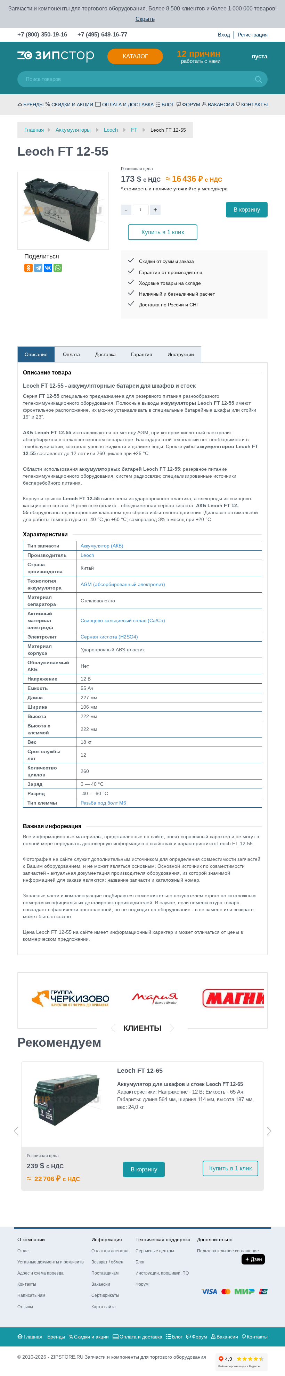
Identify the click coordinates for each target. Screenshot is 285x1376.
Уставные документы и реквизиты (50, 1262)
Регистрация (253, 35)
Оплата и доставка (128, 104)
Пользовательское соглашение (228, 1251)
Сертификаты (105, 1295)
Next (269, 1131)
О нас (22, 1251)
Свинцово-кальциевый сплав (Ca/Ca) (123, 620)
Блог (168, 104)
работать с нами (198, 56)
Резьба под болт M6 (103, 803)
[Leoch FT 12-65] (67, 1100)
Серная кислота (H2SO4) (109, 637)
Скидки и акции (72, 104)
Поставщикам (105, 1273)
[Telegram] (38, 268)
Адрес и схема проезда (40, 1273)
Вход (224, 35)
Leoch (87, 555)
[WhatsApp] (58, 268)
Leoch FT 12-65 (140, 1070)
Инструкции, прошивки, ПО (162, 1273)
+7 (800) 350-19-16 (42, 34)
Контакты (254, 104)
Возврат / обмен (107, 1262)
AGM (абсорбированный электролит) (123, 584)
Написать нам (31, 1295)
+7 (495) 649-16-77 (102, 34)
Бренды (33, 104)
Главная (33, 1337)
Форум (191, 104)
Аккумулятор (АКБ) (102, 546)
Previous (16, 1131)
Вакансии (221, 104)
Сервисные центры (155, 1251)
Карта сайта (103, 1306)
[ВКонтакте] (48, 268)
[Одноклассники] (28, 268)
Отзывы (25, 1306)
